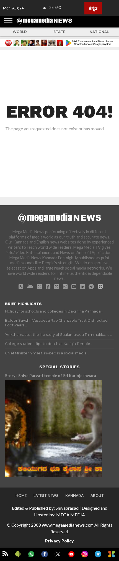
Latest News (45, 495)
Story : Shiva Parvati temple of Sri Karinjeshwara (50, 375)
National (99, 32)
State (59, 32)
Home (21, 495)
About (97, 495)
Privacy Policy (59, 540)
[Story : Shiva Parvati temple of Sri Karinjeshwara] (53, 428)
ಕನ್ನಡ (93, 8)
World (20, 32)
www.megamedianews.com (68, 524)
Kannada (74, 495)
